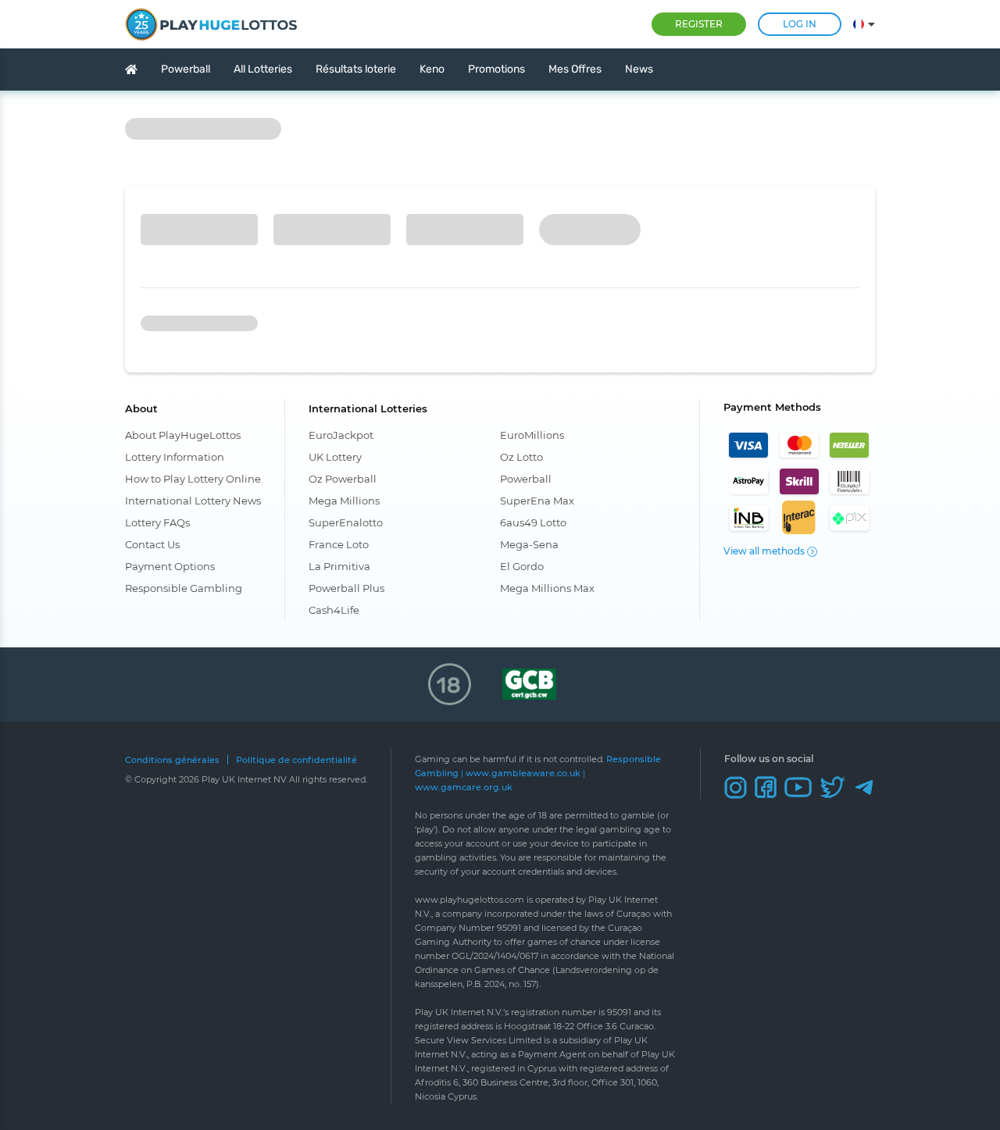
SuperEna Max (537, 500)
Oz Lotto (521, 457)
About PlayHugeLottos (183, 435)
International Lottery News (193, 500)
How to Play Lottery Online (193, 478)
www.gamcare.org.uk (463, 787)
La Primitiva (339, 566)
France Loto (339, 544)
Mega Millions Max (547, 588)
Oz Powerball (343, 478)
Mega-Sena (529, 544)
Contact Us (152, 544)
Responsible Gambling (183, 588)
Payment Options (170, 566)
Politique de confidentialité (296, 760)
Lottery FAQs (157, 522)
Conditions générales (172, 760)
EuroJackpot (341, 435)
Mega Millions (344, 500)
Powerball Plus (346, 588)
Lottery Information (174, 457)
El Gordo (522, 566)
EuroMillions (532, 435)
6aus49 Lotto (533, 522)
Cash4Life (334, 610)
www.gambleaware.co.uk (523, 773)
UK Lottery (335, 457)
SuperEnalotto (346, 522)
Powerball (526, 478)
